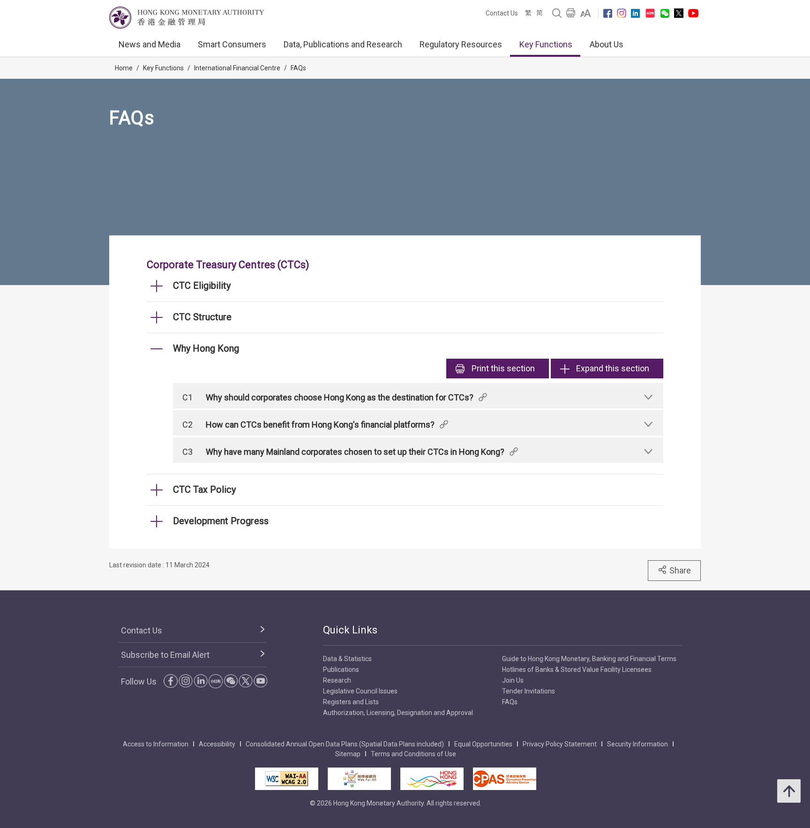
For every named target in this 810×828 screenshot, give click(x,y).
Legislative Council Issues (360, 691)
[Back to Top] (789, 791)
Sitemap (347, 754)
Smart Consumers (232, 44)
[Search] (557, 13)
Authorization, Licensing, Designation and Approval (398, 712)
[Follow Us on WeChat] (231, 680)
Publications (341, 669)
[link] (585, 13)
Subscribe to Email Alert (165, 655)
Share (680, 570)
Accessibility (217, 744)
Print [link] (503, 368)
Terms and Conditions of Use (413, 754)
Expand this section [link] (612, 368)
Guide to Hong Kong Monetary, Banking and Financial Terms (589, 658)
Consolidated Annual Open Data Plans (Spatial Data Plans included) (345, 744)
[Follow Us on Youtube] (693, 13)
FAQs (298, 68)
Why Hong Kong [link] (206, 348)
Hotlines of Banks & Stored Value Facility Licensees (577, 669)
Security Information (637, 744)
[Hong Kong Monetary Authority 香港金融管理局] (186, 18)
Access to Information (155, 744)
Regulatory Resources (461, 44)
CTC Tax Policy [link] (204, 489)
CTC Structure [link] (202, 317)
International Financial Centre (237, 68)
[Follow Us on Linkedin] (635, 13)
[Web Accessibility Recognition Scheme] (359, 779)
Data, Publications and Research (343, 44)
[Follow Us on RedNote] (650, 13)
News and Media (149, 44)
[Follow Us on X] (678, 13)
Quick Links (350, 630)
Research (337, 680)
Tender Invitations (528, 691)
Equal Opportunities (483, 744)
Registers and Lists (351, 702)
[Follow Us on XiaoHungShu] (216, 681)
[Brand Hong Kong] (432, 779)
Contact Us (502, 13)
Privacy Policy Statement (560, 744)
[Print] (571, 13)
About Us (606, 44)
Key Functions (545, 44)
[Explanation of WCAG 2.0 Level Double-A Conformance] (286, 779)
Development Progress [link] (221, 521)
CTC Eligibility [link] (202, 285)
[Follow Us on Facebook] (607, 13)
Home (124, 68)
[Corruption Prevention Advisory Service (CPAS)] (504, 779)
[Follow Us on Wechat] (664, 13)
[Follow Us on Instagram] (621, 13)
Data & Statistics (347, 658)
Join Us (513, 680)
